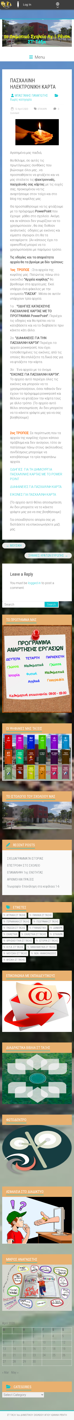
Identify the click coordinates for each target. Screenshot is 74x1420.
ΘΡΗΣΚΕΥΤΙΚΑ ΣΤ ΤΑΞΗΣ (19, 940)
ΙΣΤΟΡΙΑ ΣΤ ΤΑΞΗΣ (48, 940)
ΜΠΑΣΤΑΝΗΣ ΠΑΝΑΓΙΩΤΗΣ (31, 95)
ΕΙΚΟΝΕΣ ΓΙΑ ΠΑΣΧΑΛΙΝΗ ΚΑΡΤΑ (33, 494)
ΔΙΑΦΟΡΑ (57, 927)
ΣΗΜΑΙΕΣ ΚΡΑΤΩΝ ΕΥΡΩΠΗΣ (48, 555)
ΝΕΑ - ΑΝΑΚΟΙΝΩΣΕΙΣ (45, 953)
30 (34, 1361)
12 (63, 1342)
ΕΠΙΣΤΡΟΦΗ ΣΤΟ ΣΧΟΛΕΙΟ (23, 865)
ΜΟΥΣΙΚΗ (14, 545)
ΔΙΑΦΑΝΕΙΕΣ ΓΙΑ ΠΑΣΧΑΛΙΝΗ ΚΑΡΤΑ (36, 487)
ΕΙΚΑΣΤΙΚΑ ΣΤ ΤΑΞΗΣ (35, 934)
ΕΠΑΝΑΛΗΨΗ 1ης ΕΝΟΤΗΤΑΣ (25, 872)
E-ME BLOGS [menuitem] (18, 4)
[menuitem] (6, 4)
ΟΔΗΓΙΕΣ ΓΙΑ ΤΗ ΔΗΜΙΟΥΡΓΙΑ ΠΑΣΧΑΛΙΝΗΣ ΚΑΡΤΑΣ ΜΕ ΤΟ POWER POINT (36, 474)
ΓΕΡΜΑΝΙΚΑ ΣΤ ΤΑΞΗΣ (18, 921)
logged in (34, 583)
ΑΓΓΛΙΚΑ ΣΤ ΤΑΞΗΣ (16, 915)
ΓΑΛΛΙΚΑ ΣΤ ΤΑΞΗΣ (42, 915)
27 (4, 1361)
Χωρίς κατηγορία (21, 99)
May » (14, 1372)
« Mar (5, 1372)
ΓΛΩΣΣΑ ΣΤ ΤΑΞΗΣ (16, 927)
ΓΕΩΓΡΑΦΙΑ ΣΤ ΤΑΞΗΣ (47, 921)
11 (53, 1342)
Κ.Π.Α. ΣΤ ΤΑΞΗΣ (15, 946)
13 (4, 1349)
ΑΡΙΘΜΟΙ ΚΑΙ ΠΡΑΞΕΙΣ (20, 879)
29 (24, 1361)
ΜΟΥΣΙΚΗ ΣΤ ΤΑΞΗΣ (17, 953)
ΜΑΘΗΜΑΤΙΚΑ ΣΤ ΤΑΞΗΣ (43, 946)
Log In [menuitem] (27, 4)
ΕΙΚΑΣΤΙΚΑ (12, 934)
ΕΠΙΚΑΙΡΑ (42, 109)
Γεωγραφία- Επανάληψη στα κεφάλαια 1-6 (33, 886)
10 (44, 1342)
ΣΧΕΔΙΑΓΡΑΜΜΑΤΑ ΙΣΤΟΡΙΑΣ (25, 858)
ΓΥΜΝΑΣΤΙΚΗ (39, 927)
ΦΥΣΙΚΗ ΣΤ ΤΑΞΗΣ (16, 959)
